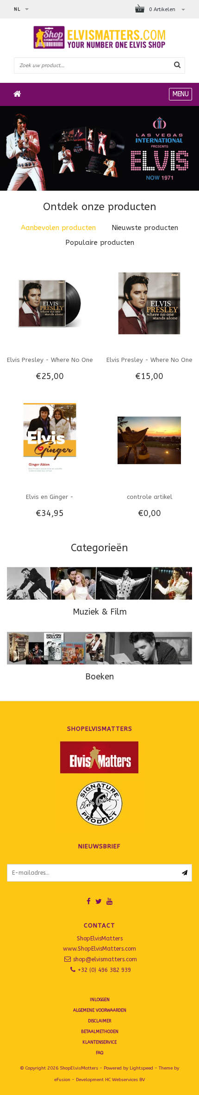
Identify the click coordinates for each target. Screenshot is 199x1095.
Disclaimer (99, 1021)
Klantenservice (99, 1042)
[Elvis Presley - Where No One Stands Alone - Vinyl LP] (49, 302)
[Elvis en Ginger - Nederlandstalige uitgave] (49, 440)
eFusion (62, 1080)
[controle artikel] (149, 440)
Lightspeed (141, 1068)
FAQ (99, 1053)
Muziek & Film (100, 612)
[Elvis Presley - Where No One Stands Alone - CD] (149, 302)
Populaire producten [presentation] (99, 242)
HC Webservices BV (125, 1080)
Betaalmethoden (99, 1031)
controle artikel (149, 496)
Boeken (99, 677)
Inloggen (100, 999)
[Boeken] (99, 648)
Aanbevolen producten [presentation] (58, 228)
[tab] (58, 228)
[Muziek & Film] (99, 583)
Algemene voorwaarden (99, 1010)
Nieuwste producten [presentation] (145, 228)
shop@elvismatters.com (105, 959)
